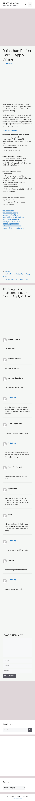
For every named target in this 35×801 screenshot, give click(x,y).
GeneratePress (17, 798)
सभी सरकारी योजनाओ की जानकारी (12, 226)
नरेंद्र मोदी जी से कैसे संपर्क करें (11, 219)
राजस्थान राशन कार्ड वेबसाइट (10, 130)
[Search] (30, 730)
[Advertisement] (17, 27)
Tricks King (12, 397)
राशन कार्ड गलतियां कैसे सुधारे (10, 213)
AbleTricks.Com (11, 3)
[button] (25, 4)
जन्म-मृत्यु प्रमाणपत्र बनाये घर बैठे (11, 221)
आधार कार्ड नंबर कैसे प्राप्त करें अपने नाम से (14, 228)
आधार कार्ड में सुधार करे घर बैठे (11, 224)
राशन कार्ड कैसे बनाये (8, 211)
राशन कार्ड (7, 271)
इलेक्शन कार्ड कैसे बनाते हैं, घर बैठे (11, 215)
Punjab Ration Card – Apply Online (16, 279)
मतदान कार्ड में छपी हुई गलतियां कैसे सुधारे (13, 217)
